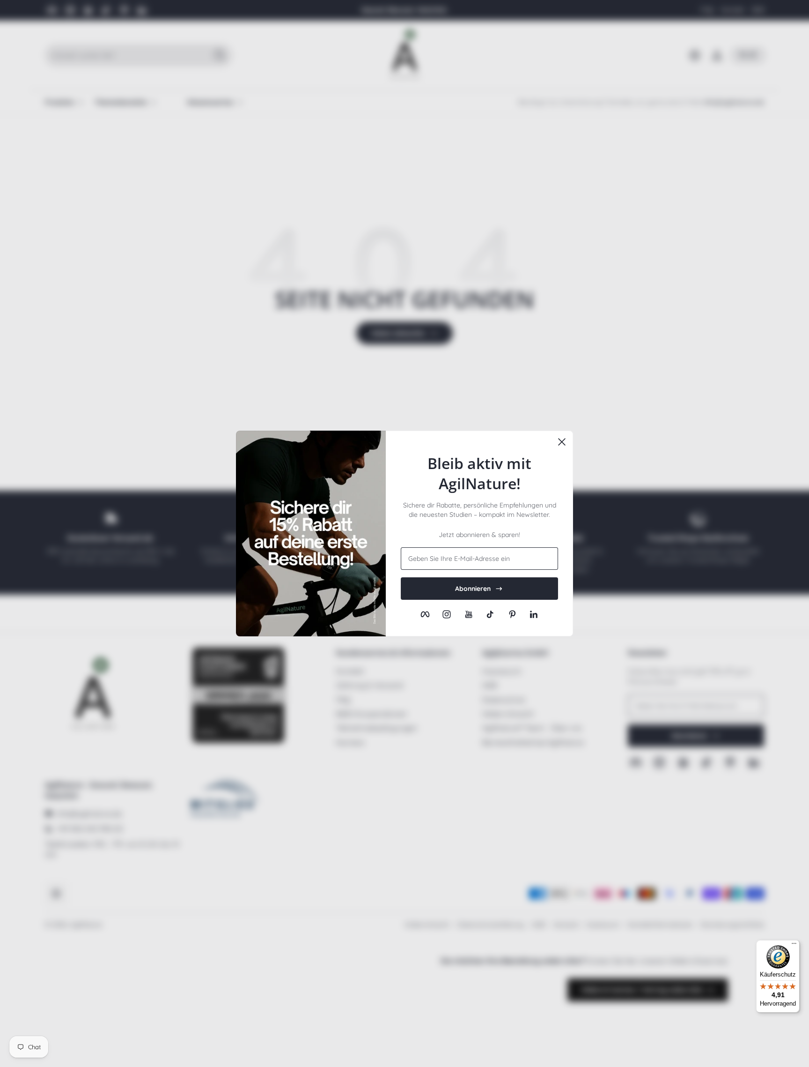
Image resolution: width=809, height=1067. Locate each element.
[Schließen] (562, 442)
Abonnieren (473, 588)
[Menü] (794, 945)
